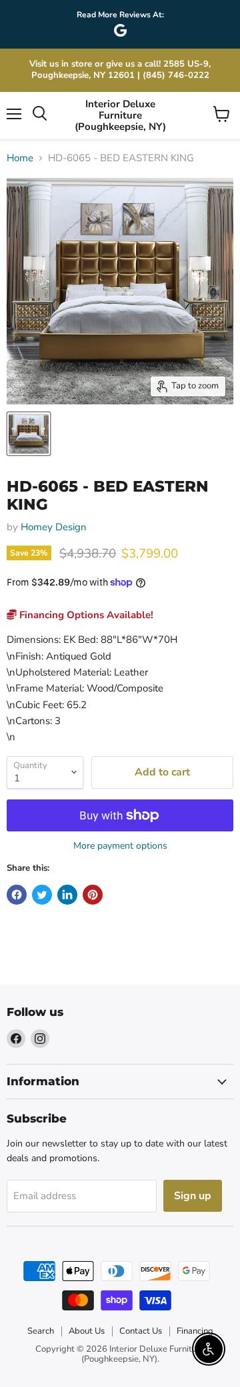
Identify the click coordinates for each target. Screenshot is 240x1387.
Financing (195, 1331)
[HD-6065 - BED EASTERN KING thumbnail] (28, 433)
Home (20, 158)
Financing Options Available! (85, 615)
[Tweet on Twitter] (42, 895)
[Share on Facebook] (17, 895)
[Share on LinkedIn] (67, 895)
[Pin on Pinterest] (93, 895)
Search (40, 1331)
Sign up (192, 1195)
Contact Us (140, 1331)
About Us (87, 1331)
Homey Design (54, 527)
